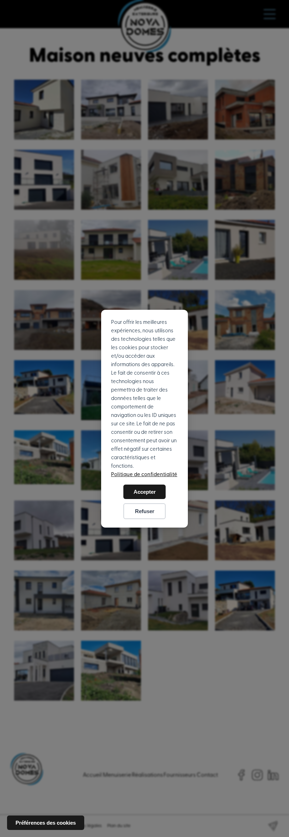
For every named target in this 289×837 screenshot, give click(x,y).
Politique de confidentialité (144, 474)
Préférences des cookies (46, 823)
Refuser (144, 511)
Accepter (145, 492)
